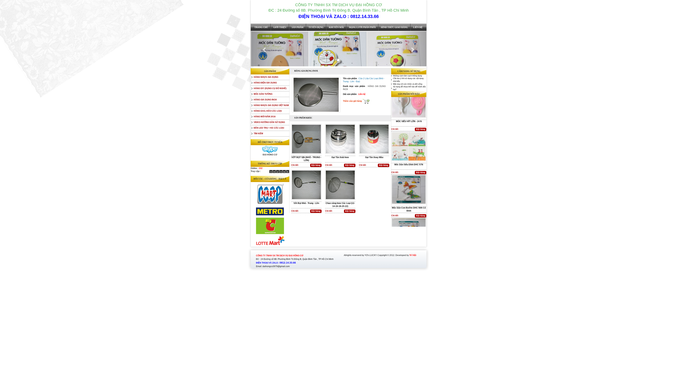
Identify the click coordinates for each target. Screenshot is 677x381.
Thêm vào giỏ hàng (352, 101)
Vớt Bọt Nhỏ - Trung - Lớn (306, 203)
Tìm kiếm (258, 133)
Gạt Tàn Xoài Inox (340, 157)
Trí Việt (412, 255)
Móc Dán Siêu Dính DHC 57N (408, 133)
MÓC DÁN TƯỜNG (263, 94)
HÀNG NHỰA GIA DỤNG (266, 77)
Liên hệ (418, 27)
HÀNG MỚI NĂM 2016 (265, 116)
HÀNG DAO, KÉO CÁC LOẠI (268, 111)
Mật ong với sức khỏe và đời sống (407, 84)
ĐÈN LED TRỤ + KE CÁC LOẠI (269, 128)
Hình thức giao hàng (394, 27)
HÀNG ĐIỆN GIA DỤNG (265, 82)
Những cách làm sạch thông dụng (407, 76)
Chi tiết (294, 165)
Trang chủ (261, 27)
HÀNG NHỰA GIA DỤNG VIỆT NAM (271, 105)
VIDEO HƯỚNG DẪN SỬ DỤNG (269, 122)
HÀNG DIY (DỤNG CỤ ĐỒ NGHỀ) (270, 88)
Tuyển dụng (316, 27)
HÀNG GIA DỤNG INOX (265, 99)
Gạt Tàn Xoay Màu (374, 157)
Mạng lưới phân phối (362, 27)
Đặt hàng (315, 165)
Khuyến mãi (336, 27)
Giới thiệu (279, 27)
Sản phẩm (297, 27)
